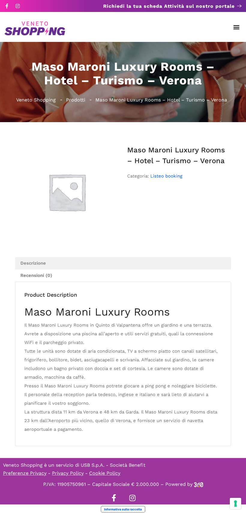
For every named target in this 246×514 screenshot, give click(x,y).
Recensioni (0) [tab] (36, 275)
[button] (237, 27)
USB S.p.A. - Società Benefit (113, 465)
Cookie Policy (104, 473)
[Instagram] (17, 6)
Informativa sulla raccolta (123, 509)
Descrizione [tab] (33, 263)
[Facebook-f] (6, 6)
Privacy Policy (68, 473)
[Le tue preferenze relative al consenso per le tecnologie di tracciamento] (235, 503)
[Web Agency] (198, 484)
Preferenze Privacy (24, 473)
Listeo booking (166, 176)
